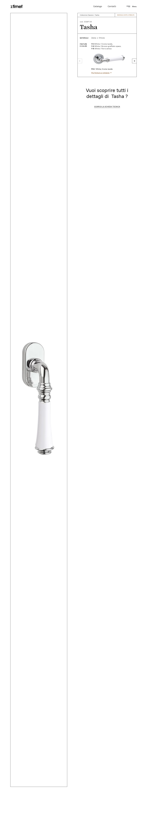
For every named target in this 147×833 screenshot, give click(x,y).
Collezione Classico (87, 15)
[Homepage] (16, 6)
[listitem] (117, 59)
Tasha (97, 15)
